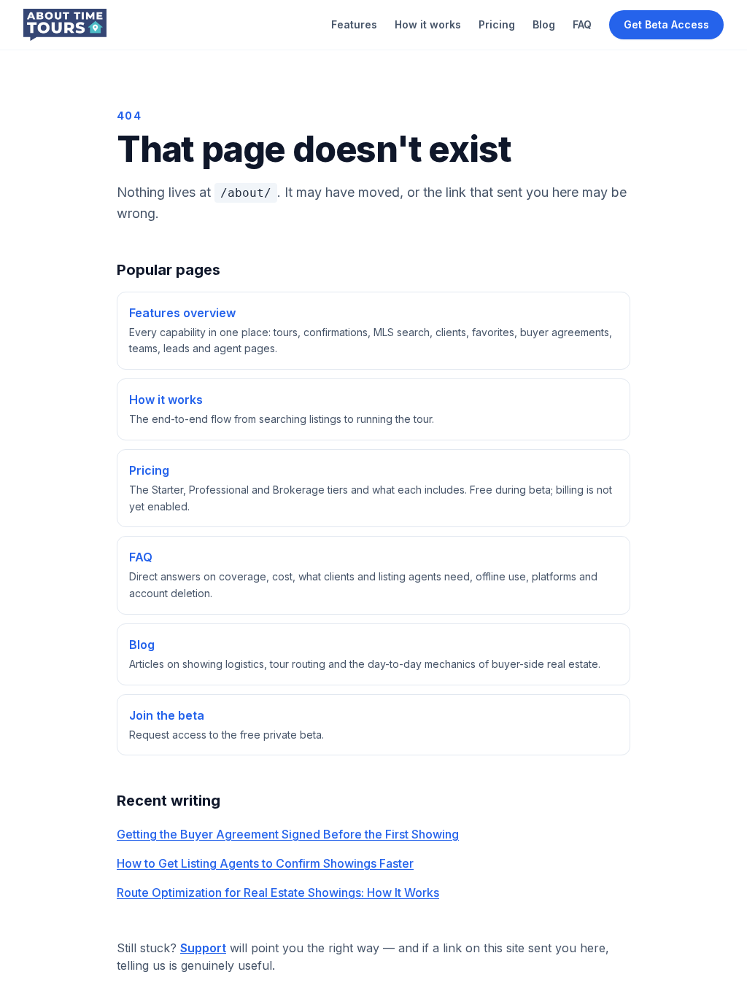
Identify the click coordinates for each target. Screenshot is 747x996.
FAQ (582, 24)
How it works (428, 24)
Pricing (497, 24)
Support (203, 948)
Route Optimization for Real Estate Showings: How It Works (278, 892)
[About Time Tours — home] (65, 25)
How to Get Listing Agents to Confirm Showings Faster (265, 863)
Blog (544, 24)
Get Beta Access (666, 24)
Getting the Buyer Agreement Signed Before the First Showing (288, 834)
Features (354, 24)
